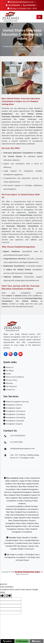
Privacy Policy (11, 380)
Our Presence (11, 386)
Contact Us (10, 389)
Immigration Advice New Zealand (19, 523)
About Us (9, 367)
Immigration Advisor (13, 405)
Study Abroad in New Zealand (26, 517)
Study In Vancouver (26, 549)
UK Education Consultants (15, 557)
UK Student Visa (32, 554)
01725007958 (30, 5)
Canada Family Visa (23, 543)
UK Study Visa (33, 557)
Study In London (17, 554)
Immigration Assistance (15, 411)
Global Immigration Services (17, 401)
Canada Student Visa (14, 540)
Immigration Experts (13, 424)
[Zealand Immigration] (11, 16)
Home (20, 44)
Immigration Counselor (14, 420)
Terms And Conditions (14, 377)
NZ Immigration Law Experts (26, 509)
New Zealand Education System (21, 520)
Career (8, 374)
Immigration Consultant (15, 414)
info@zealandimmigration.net (21, 2)
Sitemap (9, 383)
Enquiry (37, 641)
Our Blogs (9, 370)
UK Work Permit (22, 560)
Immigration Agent (13, 408)
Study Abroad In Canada (26, 537)
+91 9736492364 (13, 5)
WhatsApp (23, 641)
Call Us (8, 641)
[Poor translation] (8, 595)
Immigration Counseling (15, 417)
